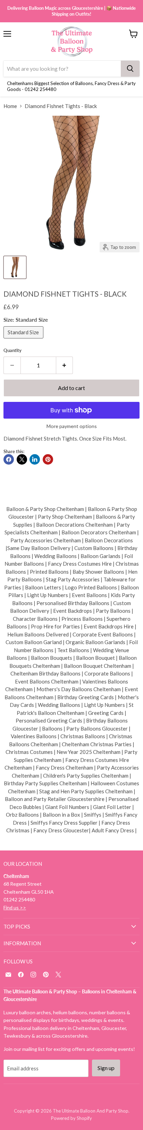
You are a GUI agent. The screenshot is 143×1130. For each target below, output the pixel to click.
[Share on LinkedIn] (35, 459)
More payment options (72, 426)
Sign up (106, 1067)
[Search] (130, 69)
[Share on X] (22, 459)
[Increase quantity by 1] (64, 365)
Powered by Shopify (71, 1118)
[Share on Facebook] (8, 459)
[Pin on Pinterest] (48, 459)
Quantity (12, 350)
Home (10, 106)
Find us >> (14, 907)
